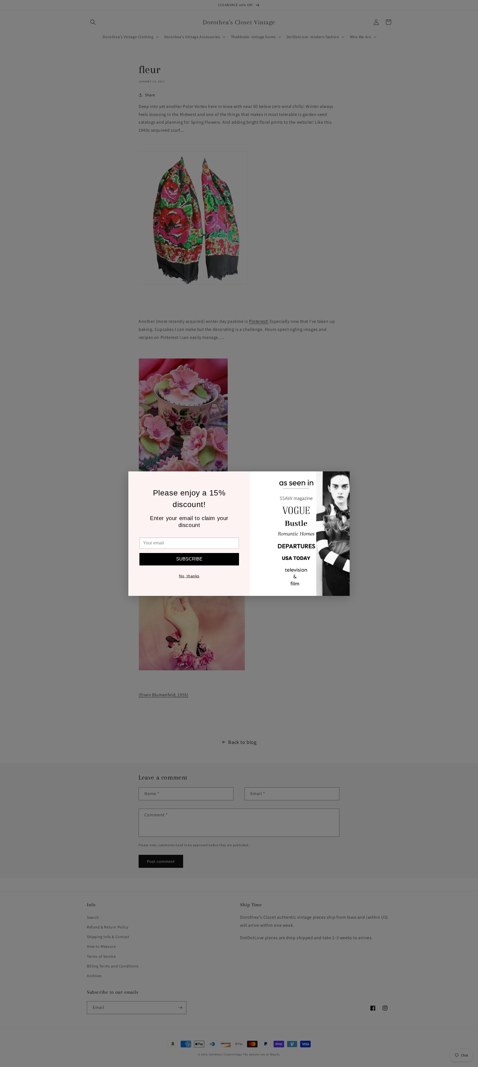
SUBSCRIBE (189, 559)
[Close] (341, 481)
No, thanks (189, 576)
